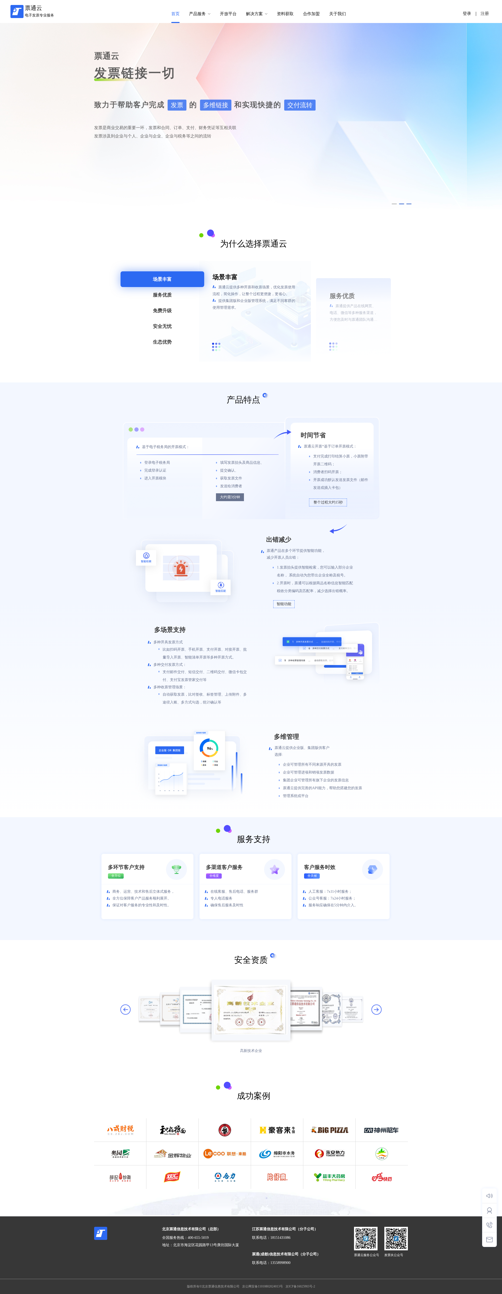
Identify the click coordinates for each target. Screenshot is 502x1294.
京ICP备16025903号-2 (300, 1286)
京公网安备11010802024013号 (262, 1286)
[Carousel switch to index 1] (394, 203)
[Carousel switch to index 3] (409, 203)
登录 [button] (467, 14)
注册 (485, 13)
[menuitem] (175, 14)
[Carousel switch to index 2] (401, 203)
